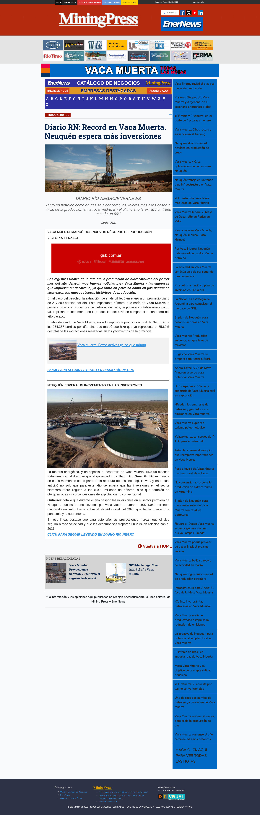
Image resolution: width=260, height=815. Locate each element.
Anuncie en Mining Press (71, 798)
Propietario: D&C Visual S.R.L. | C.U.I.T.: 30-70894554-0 (123, 792)
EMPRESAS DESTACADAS (108, 90)
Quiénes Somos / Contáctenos (73, 791)
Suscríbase (65, 795)
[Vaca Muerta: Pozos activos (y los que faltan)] (107, 358)
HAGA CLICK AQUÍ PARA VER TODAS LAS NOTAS (191, 755)
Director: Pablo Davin (108, 801)
